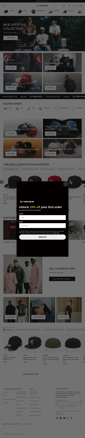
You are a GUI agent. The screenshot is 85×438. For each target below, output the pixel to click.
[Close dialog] (66, 184)
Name (21, 222)
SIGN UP (42, 237)
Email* (21, 213)
